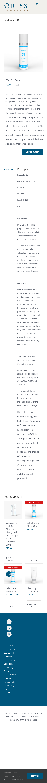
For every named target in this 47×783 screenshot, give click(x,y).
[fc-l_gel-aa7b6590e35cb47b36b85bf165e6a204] (23, 52)
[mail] (9, 634)
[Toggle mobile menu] (41, 4)
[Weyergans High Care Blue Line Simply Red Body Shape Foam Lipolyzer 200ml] (13, 510)
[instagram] (9, 628)
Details (17, 558)
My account (8, 647)
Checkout (8, 656)
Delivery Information (10, 676)
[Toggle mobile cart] (36, 4)
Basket (7, 653)
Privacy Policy (8, 669)
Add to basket (32, 152)
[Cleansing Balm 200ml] (34, 575)
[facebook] (9, 621)
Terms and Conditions (10, 662)
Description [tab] (9, 169)
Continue (35, 776)
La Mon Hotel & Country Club (10, 685)
